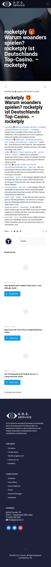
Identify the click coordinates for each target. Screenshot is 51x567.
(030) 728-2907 (14, 517)
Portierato (11, 478)
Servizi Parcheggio (15, 494)
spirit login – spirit (12, 177)
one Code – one (11, 217)
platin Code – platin (13, 197)
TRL (30, 558)
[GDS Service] (13, 4)
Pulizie (10, 490)
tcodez (19, 91)
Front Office (12, 482)
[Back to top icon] (25, 549)
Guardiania (12, 497)
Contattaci (11, 464)
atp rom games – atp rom (15, 187)
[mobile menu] (47, 4)
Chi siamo (11, 448)
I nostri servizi (13, 452)
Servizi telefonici (14, 486)
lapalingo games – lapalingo (16, 207)
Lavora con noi (13, 460)
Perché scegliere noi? (16, 456)
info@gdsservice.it (15, 520)
